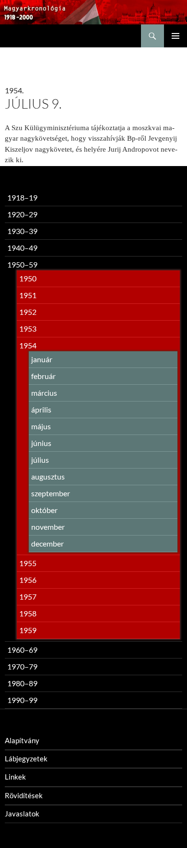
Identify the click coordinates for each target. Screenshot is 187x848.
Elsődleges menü (175, 35)
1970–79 (22, 666)
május (41, 426)
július (40, 459)
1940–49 (22, 247)
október (44, 509)
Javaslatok (22, 813)
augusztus (48, 476)
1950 (27, 278)
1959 (27, 630)
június (41, 442)
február (43, 375)
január (41, 359)
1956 (27, 579)
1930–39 (22, 230)
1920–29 (22, 214)
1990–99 (22, 699)
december (47, 543)
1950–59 (22, 264)
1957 (27, 596)
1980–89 (22, 683)
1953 (27, 328)
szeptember (50, 493)
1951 (27, 295)
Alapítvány (22, 740)
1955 (27, 563)
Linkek (15, 776)
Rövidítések (24, 795)
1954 (27, 345)
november (48, 526)
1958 (27, 613)
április (41, 409)
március (44, 392)
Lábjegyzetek (26, 758)
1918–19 (22, 197)
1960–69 (22, 649)
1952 (27, 311)
